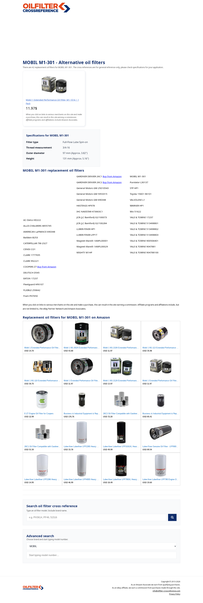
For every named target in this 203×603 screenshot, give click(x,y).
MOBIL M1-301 (138, 176)
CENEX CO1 (29, 249)
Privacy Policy (174, 594)
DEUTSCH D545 (31, 272)
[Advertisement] (101, 36)
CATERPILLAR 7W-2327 (35, 243)
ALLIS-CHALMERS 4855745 (37, 225)
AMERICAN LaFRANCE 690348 (39, 231)
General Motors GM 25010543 (93, 188)
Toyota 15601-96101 (141, 193)
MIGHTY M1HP (84, 252)
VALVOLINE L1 (137, 199)
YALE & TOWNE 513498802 (144, 228)
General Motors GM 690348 (91, 199)
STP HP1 (134, 188)
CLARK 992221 (31, 260)
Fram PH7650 (30, 295)
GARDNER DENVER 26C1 (89, 176)
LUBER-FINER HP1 (86, 228)
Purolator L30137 (139, 182)
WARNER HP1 (137, 205)
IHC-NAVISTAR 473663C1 (90, 211)
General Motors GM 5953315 (92, 193)
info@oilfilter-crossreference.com (166, 591)
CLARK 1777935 (31, 254)
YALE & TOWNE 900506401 (144, 240)
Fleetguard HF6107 (33, 284)
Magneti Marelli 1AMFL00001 (92, 240)
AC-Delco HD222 (32, 219)
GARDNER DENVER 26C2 (89, 182)
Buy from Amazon (46, 266)
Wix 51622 (135, 211)
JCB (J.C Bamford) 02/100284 (92, 223)
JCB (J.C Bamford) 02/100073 (92, 217)
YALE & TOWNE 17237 (141, 217)
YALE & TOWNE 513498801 (144, 223)
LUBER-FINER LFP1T (87, 234)
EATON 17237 (30, 278)
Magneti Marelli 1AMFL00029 (92, 246)
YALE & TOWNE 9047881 (143, 246)
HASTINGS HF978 (86, 205)
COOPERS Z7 (30, 266)
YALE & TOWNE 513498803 (144, 234)
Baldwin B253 (30, 237)
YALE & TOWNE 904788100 (144, 252)
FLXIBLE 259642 (31, 290)
